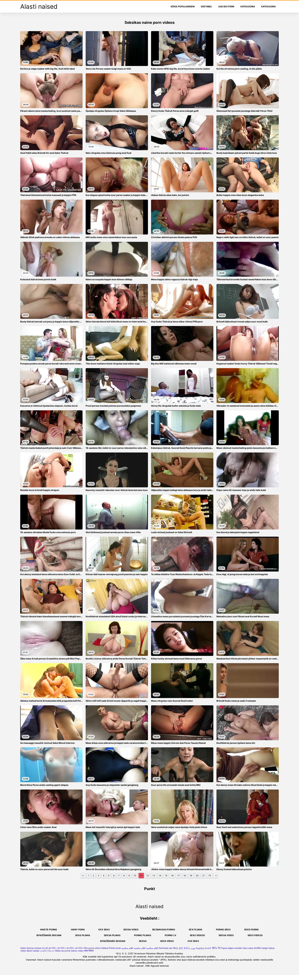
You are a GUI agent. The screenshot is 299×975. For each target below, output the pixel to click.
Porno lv (170, 935)
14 (160, 875)
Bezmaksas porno (163, 929)
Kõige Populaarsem (183, 6)
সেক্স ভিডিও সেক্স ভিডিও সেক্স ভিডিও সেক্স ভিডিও (65, 948)
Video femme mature (30, 948)
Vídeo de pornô (62, 950)
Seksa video (131, 929)
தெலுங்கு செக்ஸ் (203, 948)
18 (184, 875)
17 (178, 875)
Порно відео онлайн (231, 948)
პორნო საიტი (261, 948)
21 (203, 875)
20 (197, 875)
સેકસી (45, 948)
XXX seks (104, 929)
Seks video (167, 941)
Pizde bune (115, 948)
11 (141, 875)
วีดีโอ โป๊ (216, 948)
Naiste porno (48, 929)
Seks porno (251, 929)
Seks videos (197, 935)
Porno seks (223, 929)
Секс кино (247, 948)
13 (153, 875)
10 (135, 875)
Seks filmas (82, 935)
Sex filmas (195, 929)
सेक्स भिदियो (89, 950)
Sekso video (77, 950)
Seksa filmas (112, 935)
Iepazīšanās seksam (49, 935)
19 (191, 875)
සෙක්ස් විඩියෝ (47, 950)
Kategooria (247, 6)
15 (166, 875)
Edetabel (206, 6)
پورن (193, 948)
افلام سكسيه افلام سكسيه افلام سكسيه (139, 948)
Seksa (143, 941)
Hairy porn (78, 929)
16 (172, 875)
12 (147, 875)
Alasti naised (32, 950)
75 (209, 875)
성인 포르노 (184, 948)
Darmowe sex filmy (168, 948)
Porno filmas (142, 935)
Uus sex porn (226, 6)
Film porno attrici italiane (96, 948)
